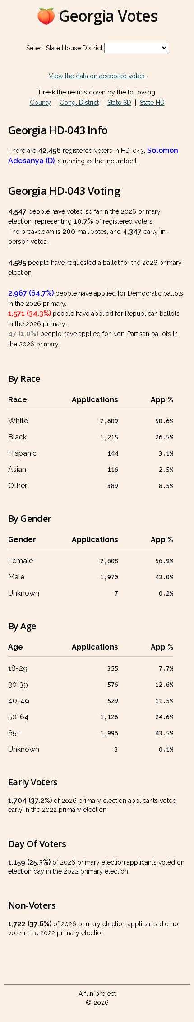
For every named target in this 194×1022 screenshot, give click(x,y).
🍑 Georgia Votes (97, 15)
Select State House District (64, 48)
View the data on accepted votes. (97, 76)
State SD (119, 102)
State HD (152, 102)
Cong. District (79, 102)
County (40, 102)
